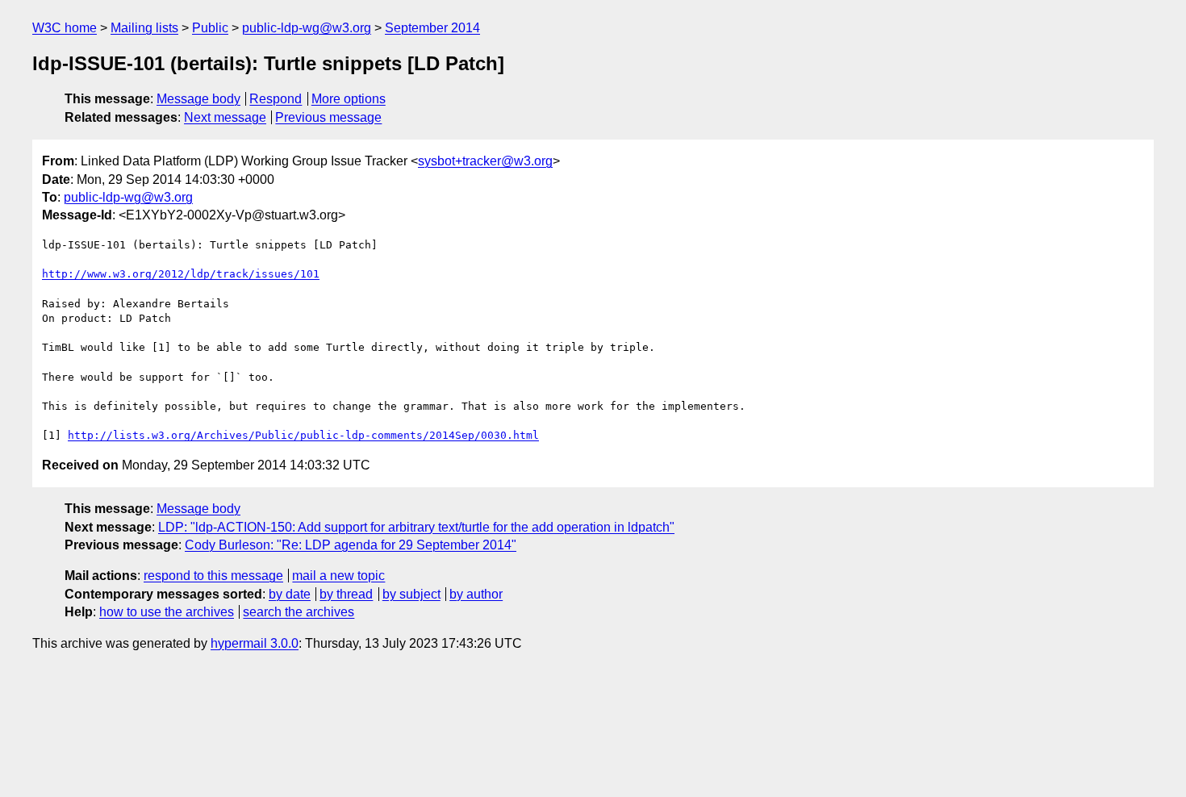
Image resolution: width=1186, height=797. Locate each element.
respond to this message (213, 575)
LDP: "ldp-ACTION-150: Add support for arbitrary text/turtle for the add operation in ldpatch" (416, 527)
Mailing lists (144, 28)
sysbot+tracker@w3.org (485, 161)
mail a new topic (338, 575)
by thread (346, 594)
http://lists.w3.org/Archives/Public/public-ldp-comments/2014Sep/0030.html (303, 435)
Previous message (328, 117)
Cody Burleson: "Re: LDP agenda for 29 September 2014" (350, 545)
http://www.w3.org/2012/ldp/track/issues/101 (180, 274)
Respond (275, 99)
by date (290, 594)
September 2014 (432, 28)
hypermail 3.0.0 (255, 643)
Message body (198, 99)
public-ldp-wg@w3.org (306, 28)
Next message (225, 117)
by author (476, 594)
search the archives (298, 612)
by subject (411, 594)
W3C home (64, 28)
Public (210, 28)
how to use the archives (166, 612)
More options (348, 99)
